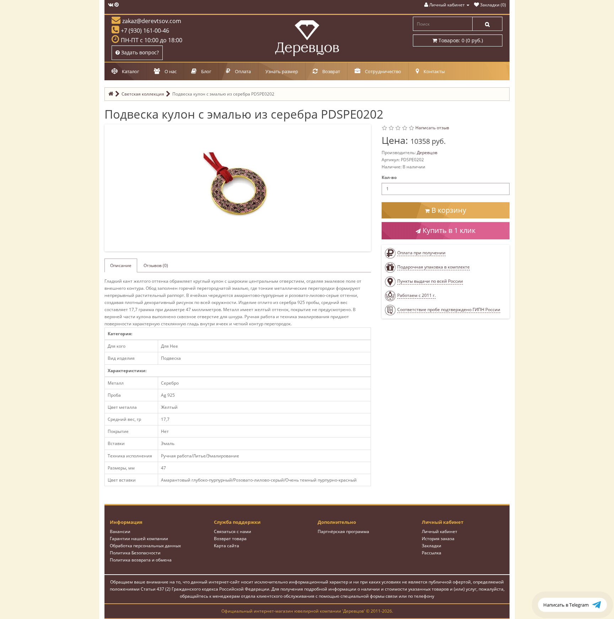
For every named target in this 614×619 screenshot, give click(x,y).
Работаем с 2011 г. (416, 295)
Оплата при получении (421, 253)
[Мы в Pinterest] (116, 5)
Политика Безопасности (135, 553)
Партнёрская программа (343, 531)
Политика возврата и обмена (141, 560)
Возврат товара (230, 539)
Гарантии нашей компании (139, 539)
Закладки (431, 546)
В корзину (448, 210)
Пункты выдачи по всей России (430, 281)
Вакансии (120, 531)
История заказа (438, 539)
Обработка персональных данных (145, 546)
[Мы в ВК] (110, 5)
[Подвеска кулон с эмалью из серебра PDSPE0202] (239, 187)
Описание (120, 265)
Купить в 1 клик (448, 230)
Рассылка (431, 553)
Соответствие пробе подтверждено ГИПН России (448, 309)
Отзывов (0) (156, 265)
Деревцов (427, 153)
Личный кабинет (439, 531)
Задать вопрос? (139, 52)
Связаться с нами (232, 531)
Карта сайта (226, 546)
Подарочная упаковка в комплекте (433, 267)
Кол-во (389, 177)
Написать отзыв (432, 128)
